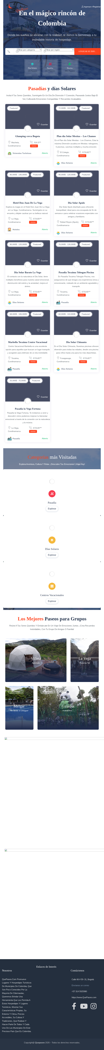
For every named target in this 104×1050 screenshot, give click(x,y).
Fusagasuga (65, 358)
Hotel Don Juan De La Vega (27, 202)
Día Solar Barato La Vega (27, 272)
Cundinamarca (14, 146)
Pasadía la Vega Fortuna (27, 408)
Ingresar (87, 7)
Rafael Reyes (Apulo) (69, 222)
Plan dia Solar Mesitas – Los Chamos (76, 136)
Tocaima (63, 292)
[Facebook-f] (74, 1006)
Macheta (15, 142)
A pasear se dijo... (87, 51)
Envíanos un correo (80, 985)
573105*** (36, 220)
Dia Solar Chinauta (76, 342)
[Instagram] (93, 1006)
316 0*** (36, 144)
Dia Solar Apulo (76, 202)
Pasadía (65, 302)
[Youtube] (83, 1006)
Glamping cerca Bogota (27, 136)
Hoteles (16, 229)
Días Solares (67, 163)
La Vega (14, 219)
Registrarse (98, 7)
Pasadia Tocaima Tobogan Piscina (76, 272)
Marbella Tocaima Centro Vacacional (27, 342)
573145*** (85, 153)
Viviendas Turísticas (22, 153)
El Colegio (64, 152)
